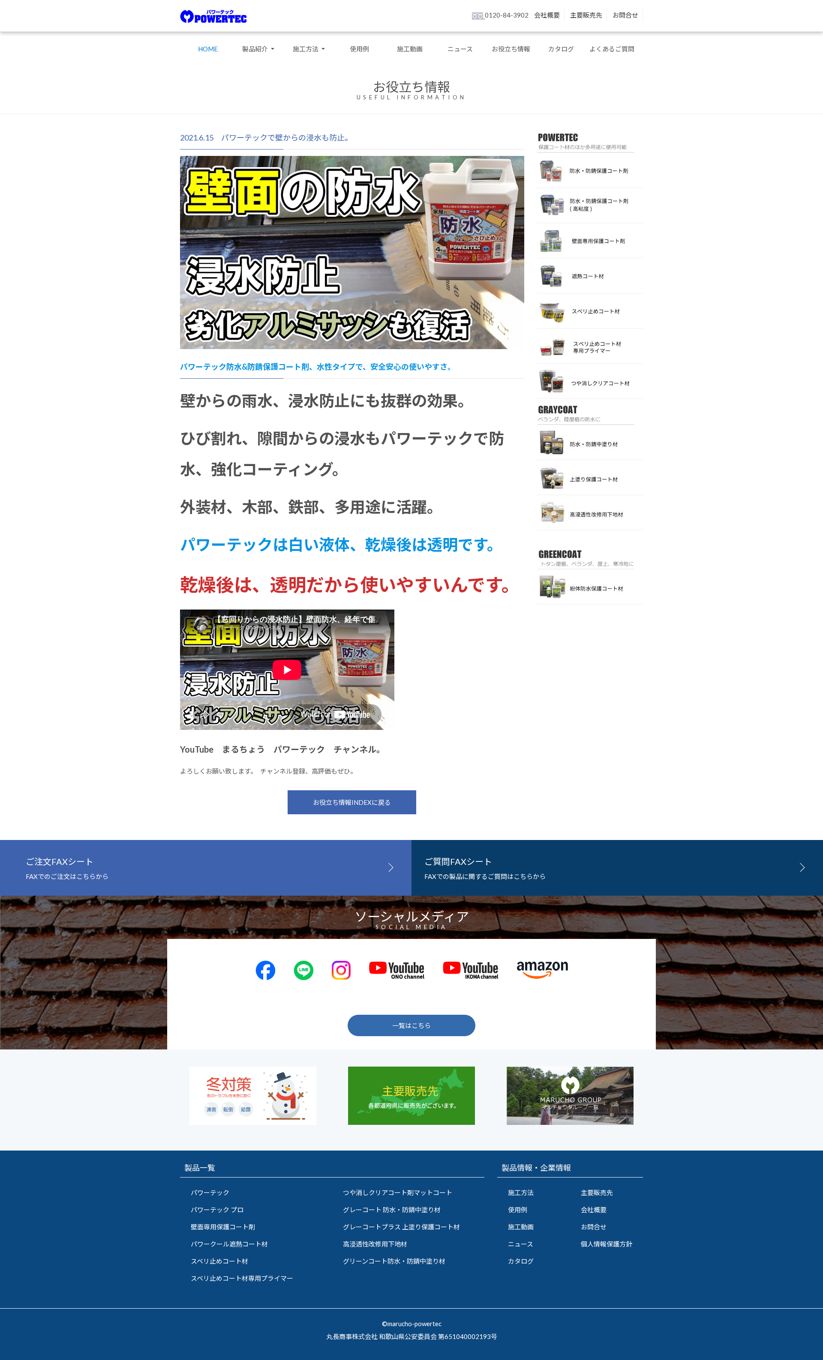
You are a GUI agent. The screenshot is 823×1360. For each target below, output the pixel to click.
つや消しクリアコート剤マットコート (397, 1192)
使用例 (359, 49)
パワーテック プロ (217, 1210)
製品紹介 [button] (255, 49)
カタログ (561, 49)
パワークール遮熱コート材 (229, 1244)
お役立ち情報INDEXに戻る (352, 802)
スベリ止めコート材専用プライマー (242, 1278)
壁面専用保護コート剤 (223, 1227)
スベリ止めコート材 (219, 1261)
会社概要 (547, 15)
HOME (208, 49)
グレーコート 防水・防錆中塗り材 (392, 1210)
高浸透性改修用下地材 (375, 1244)
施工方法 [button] (306, 49)
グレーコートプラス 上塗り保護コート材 (401, 1227)
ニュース (460, 49)
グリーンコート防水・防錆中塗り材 (394, 1261)
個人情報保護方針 (606, 1244)
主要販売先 (586, 15)
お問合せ (625, 15)
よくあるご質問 (611, 49)
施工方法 (521, 1192)
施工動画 (410, 49)
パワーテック (210, 1192)
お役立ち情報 (511, 49)
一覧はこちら (411, 1025)
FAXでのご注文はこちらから (67, 868)
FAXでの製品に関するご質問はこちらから (485, 868)
